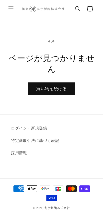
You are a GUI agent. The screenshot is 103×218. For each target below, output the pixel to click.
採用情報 (19, 152)
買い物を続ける (51, 88)
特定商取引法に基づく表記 (35, 140)
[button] (11, 9)
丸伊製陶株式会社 (57, 208)
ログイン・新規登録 (29, 128)
